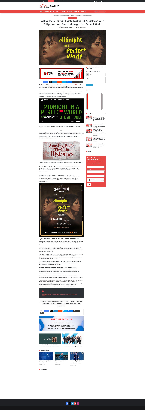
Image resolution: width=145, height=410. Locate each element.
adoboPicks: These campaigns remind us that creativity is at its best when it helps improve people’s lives (99, 118)
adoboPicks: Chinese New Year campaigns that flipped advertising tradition (99, 145)
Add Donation (89, 84)
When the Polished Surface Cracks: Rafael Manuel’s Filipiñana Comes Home (60, 361)
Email (88, 173)
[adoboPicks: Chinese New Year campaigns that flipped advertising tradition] (89, 145)
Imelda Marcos (46, 303)
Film (57, 15)
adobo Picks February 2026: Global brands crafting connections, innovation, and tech (99, 139)
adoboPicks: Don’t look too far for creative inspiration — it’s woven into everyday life (99, 125)
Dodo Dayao (79, 301)
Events (57, 11)
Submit (89, 184)
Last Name (89, 169)
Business (46, 11)
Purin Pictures (61, 306)
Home (54, 15)
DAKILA (76, 84)
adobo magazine (64, 27)
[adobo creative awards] (61, 73)
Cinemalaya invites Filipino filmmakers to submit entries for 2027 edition (46, 361)
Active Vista (50, 86)
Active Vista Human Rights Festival (56, 301)
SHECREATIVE (83, 11)
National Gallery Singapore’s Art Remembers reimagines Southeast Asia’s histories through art (70, 1)
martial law (60, 303)
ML (79, 303)
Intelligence (69, 11)
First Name (89, 165)
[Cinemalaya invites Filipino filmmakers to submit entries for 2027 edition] (46, 356)
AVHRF (67, 301)
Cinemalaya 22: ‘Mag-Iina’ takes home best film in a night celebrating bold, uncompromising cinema (76, 362)
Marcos (53, 303)
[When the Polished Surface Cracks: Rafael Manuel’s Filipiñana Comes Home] (61, 356)
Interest (63, 11)
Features (52, 11)
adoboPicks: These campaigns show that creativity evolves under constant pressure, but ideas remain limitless (99, 132)
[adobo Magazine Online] (49, 6)
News (41, 11)
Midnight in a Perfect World (70, 303)
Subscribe (77, 11)
